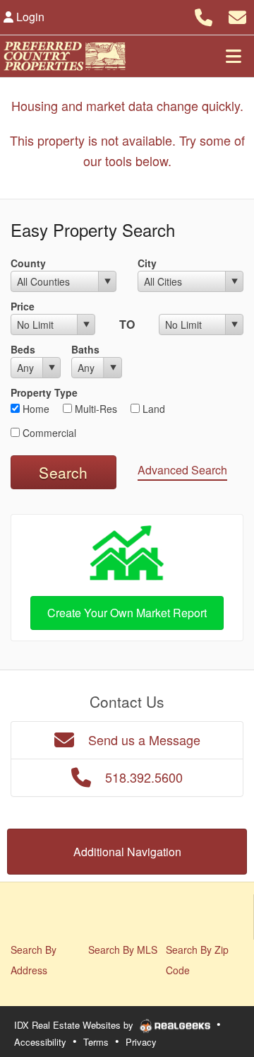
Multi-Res (94, 409)
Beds (23, 349)
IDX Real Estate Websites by (75, 1025)
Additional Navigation (127, 851)
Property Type (44, 392)
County (28, 263)
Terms (96, 1042)
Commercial (48, 433)
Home (34, 409)
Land (152, 409)
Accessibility (40, 1042)
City (147, 263)
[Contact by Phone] (203, 15)
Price (23, 306)
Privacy (141, 1042)
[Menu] (233, 56)
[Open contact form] (237, 15)
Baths (85, 349)
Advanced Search (182, 470)
